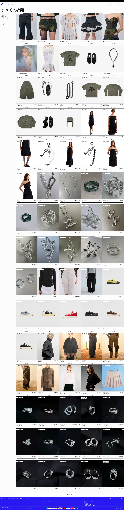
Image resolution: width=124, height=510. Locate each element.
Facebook (3, 501)
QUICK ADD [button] (26, 43)
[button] (118, 4)
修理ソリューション (87, 504)
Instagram (3, 502)
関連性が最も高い (4, 16)
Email (2, 503)
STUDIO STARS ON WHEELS (89, 505)
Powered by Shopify (4, 508)
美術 (8, 4)
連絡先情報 (29, 508)
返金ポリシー (11, 508)
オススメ (3, 15)
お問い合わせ (86, 503)
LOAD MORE (69, 494)
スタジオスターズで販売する (89, 501)
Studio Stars (5, 507)
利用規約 (22, 508)
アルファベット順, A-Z (5, 18)
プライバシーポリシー (16, 508)
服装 (5, 4)
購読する (120, 498)
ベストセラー (4, 17)
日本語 (116, 508)
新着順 (2, 24)
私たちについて (86, 502)
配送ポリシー (26, 508)
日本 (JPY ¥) (108, 4)
